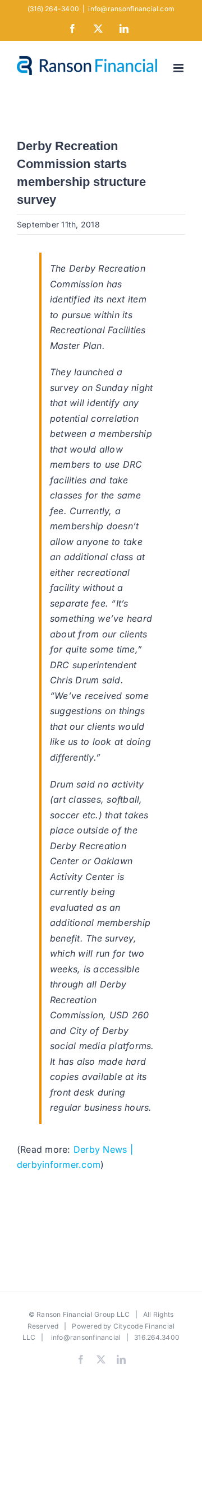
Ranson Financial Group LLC (83, 1314)
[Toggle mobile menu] (179, 68)
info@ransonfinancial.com (131, 8)
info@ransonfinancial (86, 1337)
